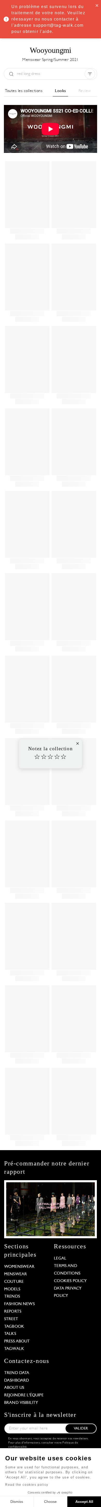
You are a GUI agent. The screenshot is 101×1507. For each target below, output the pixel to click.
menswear (15, 1274)
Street (11, 1319)
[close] (97, 5)
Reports (12, 1312)
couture (14, 1282)
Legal (60, 1258)
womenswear (19, 1267)
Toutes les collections (23, 91)
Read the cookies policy (26, 1485)
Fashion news (19, 1304)
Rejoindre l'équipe (24, 1395)
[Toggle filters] (90, 74)
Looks (60, 91)
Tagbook (14, 1327)
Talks (10, 1334)
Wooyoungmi (50, 50)
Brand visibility (21, 1403)
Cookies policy (70, 1281)
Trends (12, 1296)
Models (12, 1289)
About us (14, 1388)
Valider (81, 1429)
